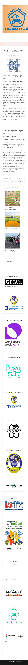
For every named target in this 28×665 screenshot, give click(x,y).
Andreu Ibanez (13, 55)
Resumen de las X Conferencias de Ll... (10, 250)
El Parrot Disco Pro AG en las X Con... (12, 229)
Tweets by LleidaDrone (10, 579)
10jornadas (8, 178)
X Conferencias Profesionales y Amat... (10, 208)
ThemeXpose (18, 661)
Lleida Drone (5, 5)
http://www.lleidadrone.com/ (18, 121)
